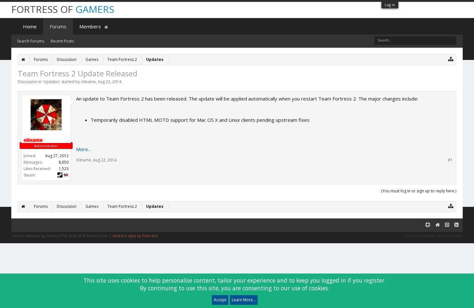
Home (30, 26)
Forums (58, 26)
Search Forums (30, 41)
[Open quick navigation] (451, 59)
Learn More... (244, 300)
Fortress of (62, 9)
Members (90, 26)
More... (83, 149)
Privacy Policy (449, 235)
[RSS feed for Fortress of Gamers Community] (456, 225)
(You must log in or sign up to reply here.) (418, 191)
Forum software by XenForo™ (60, 235)
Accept (220, 300)
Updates (51, 81)
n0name (88, 81)
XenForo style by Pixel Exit (135, 235)
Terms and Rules (419, 235)
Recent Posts (62, 41)
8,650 (64, 162)
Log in (390, 4)
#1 (450, 160)
